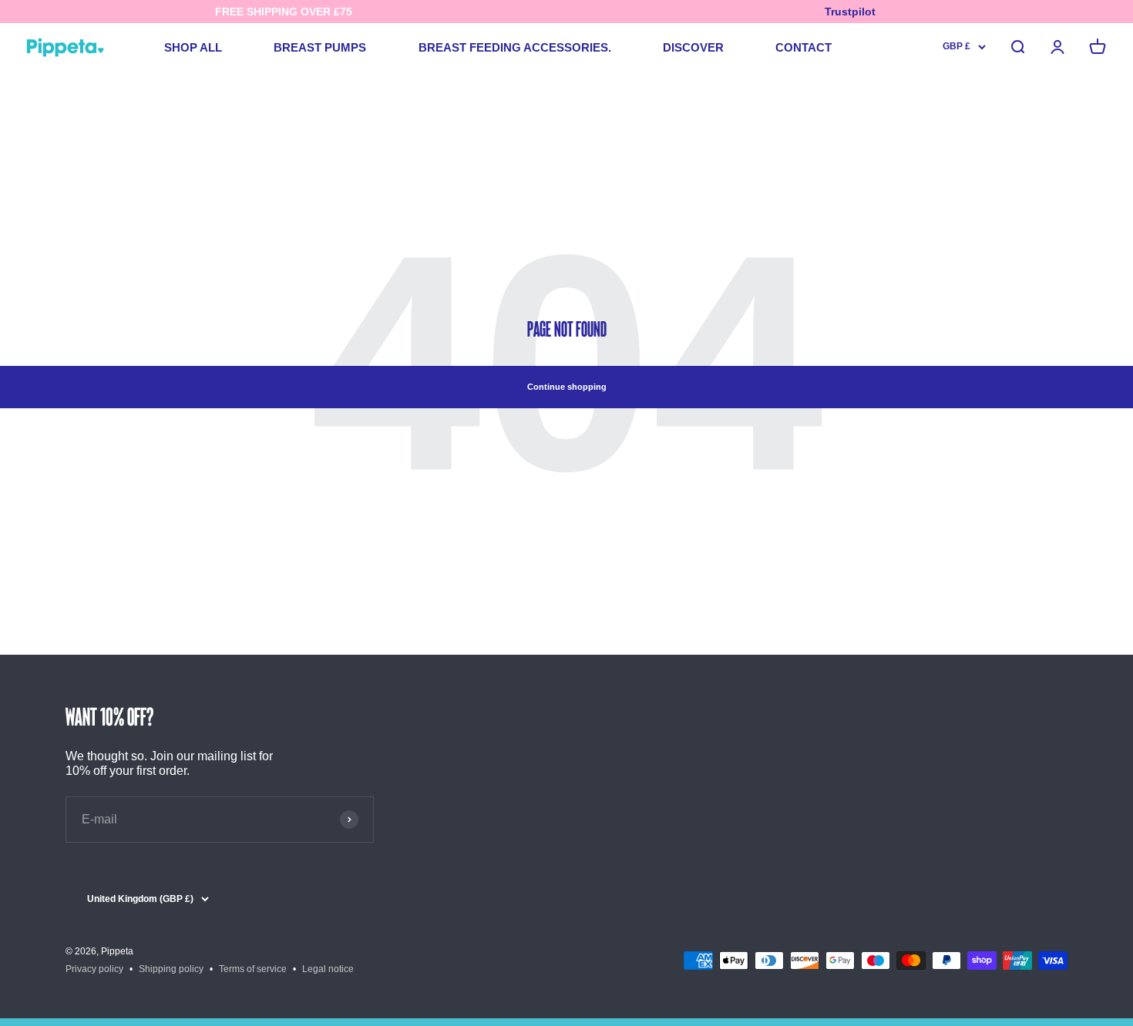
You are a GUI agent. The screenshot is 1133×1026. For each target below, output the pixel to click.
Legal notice (328, 969)
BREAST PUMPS (320, 47)
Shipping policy (171, 969)
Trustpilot (850, 11)
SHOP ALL (193, 47)
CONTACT (803, 47)
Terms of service (253, 969)
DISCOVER (693, 47)
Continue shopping (567, 386)
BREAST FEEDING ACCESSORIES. (515, 47)
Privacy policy (94, 969)
